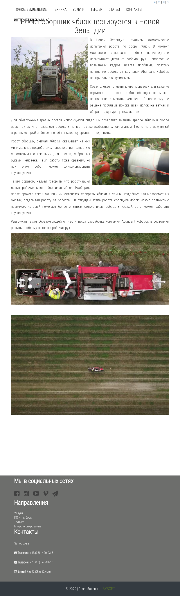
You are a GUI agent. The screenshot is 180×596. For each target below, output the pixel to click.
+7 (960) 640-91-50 (41, 562)
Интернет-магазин (29, 20)
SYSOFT (109, 588)
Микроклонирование (27, 526)
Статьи (114, 9)
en (159, 2)
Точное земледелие (30, 9)
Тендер (96, 9)
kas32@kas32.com (39, 571)
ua (154, 2)
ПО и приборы (23, 517)
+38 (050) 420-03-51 (42, 553)
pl (163, 2)
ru (168, 2)
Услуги (78, 9)
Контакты (134, 9)
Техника (60, 9)
